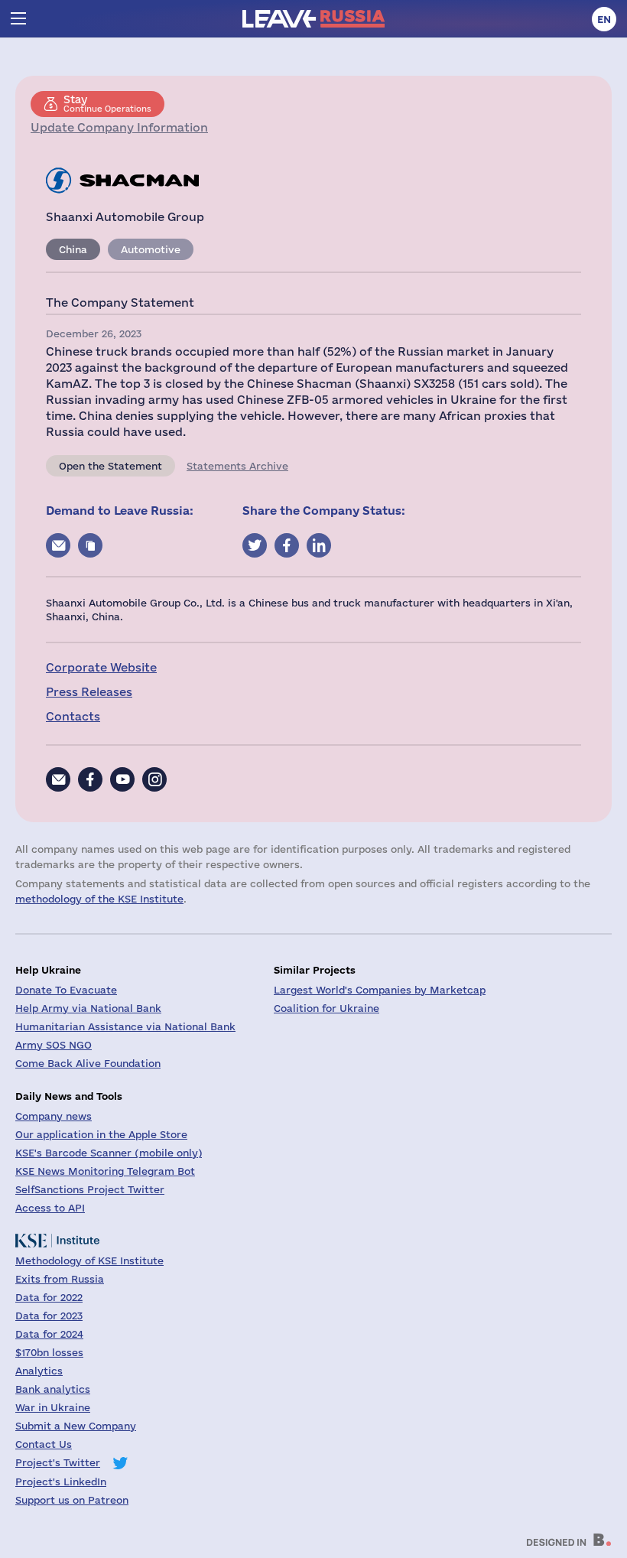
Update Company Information (119, 127)
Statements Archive (237, 465)
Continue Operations (107, 103)
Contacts (73, 716)
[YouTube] (122, 779)
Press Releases (89, 691)
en (604, 19)
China (73, 249)
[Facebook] (90, 779)
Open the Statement (110, 465)
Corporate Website (101, 667)
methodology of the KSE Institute (99, 898)
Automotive (150, 249)
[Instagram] (154, 779)
